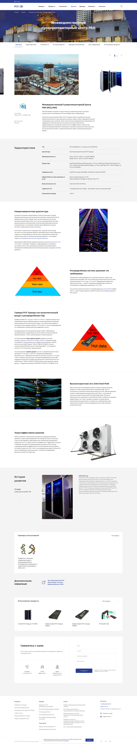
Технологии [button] (63, 6)
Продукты (51, 6)
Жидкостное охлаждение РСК (47, 726)
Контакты (102, 6)
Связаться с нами (107, 713)
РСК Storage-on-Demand (88, 281)
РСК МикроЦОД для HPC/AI (46, 714)
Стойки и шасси (18, 713)
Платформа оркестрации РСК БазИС (24, 710)
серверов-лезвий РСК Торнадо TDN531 (32, 340)
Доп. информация (94, 44)
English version (107, 716)
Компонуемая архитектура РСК (47, 729)
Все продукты (106, 601)
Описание (18, 44)
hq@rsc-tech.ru (42, 673)
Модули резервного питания (22, 716)
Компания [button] (91, 6)
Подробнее (66, 740)
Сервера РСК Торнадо (20, 705)
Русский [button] (18, 1)
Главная (16, 12)
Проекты (73, 6)
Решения (41, 701)
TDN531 (42, 319)
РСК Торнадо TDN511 (31, 319)
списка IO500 (107, 289)
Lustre (22, 355)
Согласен (89, 740)
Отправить (84, 671)
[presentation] (110, 55)
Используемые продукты (112, 44)
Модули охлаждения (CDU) (21, 718)
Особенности (44, 44)
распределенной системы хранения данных (34, 238)
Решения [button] (41, 6)
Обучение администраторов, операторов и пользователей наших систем (73, 715)
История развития (59, 44)
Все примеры (115, 535)
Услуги (65, 701)
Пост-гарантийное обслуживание (72, 727)
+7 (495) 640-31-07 (27, 673)
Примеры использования (76, 44)
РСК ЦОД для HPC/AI (44, 712)
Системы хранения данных (21, 707)
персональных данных (103, 671)
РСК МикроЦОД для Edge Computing (49, 709)
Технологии (42, 723)
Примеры (82, 6)
